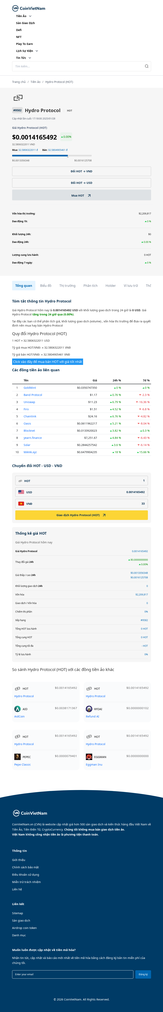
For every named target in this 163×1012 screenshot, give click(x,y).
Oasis (27, 423)
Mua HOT (78, 195)
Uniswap (29, 402)
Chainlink (30, 416)
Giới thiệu (18, 860)
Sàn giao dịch (21, 920)
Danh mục (19, 935)
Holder (111, 285)
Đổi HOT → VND (81, 171)
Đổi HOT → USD (81, 183)
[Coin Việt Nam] (28, 8)
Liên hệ (17, 889)
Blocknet (29, 430)
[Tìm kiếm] (147, 66)
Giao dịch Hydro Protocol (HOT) (78, 515)
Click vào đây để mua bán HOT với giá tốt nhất (47, 362)
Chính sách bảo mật (25, 867)
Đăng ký (143, 974)
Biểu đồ (45, 285)
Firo (26, 409)
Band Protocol (33, 395)
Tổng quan (23, 285)
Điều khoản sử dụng (25, 874)
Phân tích (90, 285)
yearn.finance (33, 438)
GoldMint (30, 388)
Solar (27, 445)
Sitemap (17, 913)
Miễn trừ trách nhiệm (26, 882)
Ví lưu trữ (131, 285)
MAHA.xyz (30, 452)
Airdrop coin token (24, 928)
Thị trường (67, 285)
